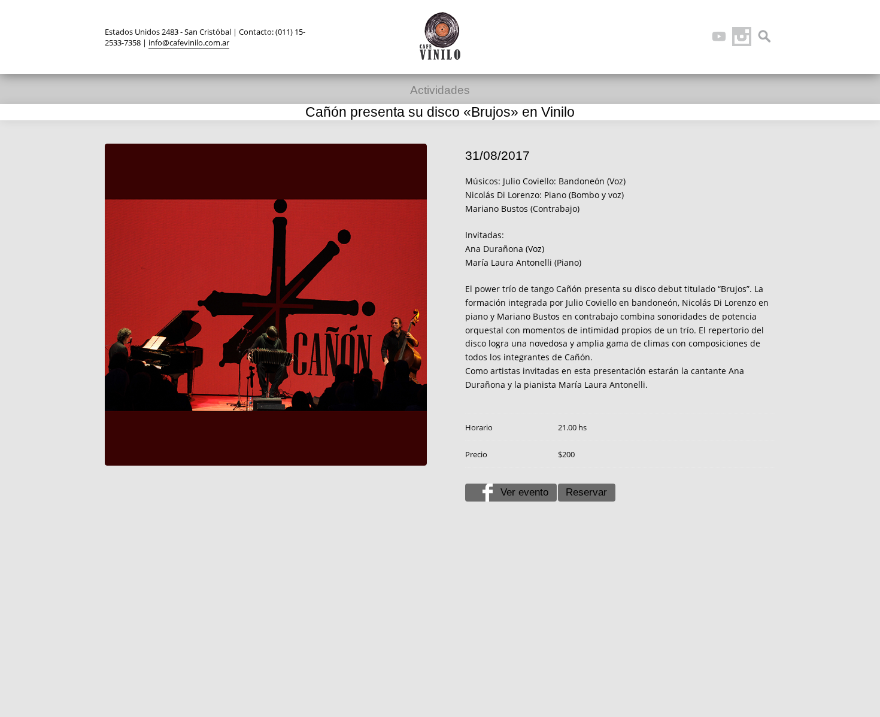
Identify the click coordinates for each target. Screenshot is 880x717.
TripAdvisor (696, 36)
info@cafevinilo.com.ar (188, 42)
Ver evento (524, 492)
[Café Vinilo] (440, 36)
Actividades (440, 90)
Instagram (741, 36)
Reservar (586, 492)
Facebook (673, 36)
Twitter (650, 36)
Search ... (764, 36)
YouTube (719, 36)
